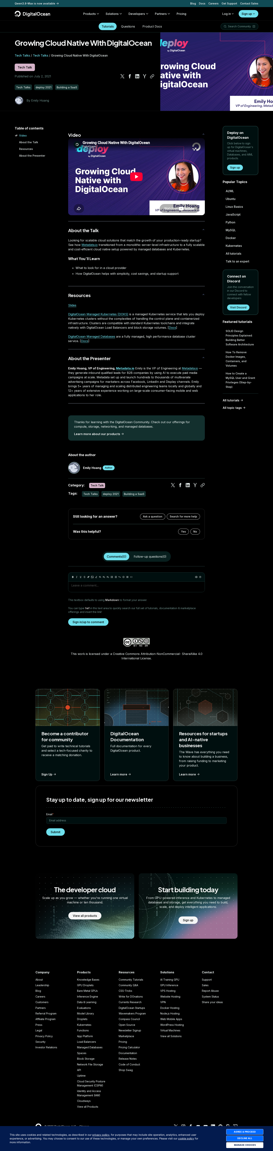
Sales (205, 985)
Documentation (128, 1053)
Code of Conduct (129, 1064)
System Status (210, 996)
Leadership (42, 985)
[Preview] (196, 577)
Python (230, 222)
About (39, 979)
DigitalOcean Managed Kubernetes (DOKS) (98, 314)
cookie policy (186, 1138)
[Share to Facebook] (130, 76)
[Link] (88, 577)
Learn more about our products (97, 434)
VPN (163, 1002)
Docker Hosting (169, 1007)
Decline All (244, 1138)
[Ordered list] (115, 577)
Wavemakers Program (132, 1013)
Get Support (229, 3)
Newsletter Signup (130, 1030)
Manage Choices (245, 1145)
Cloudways (84, 1100)
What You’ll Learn (84, 258)
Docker (231, 238)
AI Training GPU (169, 979)
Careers (213, 3)
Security (40, 1041)
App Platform (85, 1036)
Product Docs (152, 26)
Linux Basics (234, 207)
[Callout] (123, 577)
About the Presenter (32, 155)
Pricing (123, 1041)
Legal (38, 1030)
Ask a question (152, 516)
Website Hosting (170, 996)
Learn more (118, 774)
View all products (85, 916)
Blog (193, 3)
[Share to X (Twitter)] (122, 76)
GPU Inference (169, 985)
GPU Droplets (85, 985)
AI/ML (230, 191)
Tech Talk (25, 67)
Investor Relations (46, 1047)
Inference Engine (87, 996)
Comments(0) (116, 556)
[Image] (92, 577)
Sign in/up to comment (88, 622)
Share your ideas (212, 1002)
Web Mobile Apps (171, 1019)
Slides (72, 305)
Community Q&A (128, 985)
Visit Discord (238, 307)
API (79, 1070)
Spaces (81, 1053)
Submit (55, 832)
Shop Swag (126, 1070)
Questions (128, 26)
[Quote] (119, 577)
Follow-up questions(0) (150, 556)
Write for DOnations (131, 996)
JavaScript (233, 214)
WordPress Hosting (172, 1024)
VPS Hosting (168, 990)
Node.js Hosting (170, 1013)
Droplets (82, 1019)
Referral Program (45, 1013)
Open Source (127, 1024)
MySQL (231, 230)
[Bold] (72, 577)
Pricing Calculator (129, 1047)
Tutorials (108, 26)
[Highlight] (96, 577)
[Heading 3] (107, 577)
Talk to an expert (237, 261)
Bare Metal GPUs (87, 990)
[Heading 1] (100, 577)
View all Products (87, 1106)
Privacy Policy (44, 1036)
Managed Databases (90, 1047)
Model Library (85, 1013)
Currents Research (130, 1002)
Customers (41, 1002)
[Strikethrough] (84, 577)
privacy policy (100, 1134)
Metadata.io (90, 245)
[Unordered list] (111, 577)
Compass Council (129, 1019)
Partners (40, 1007)
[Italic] (76, 577)
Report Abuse (210, 990)
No (195, 531)
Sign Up (46, 774)
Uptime (81, 1075)
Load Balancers (86, 1041)
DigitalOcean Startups (132, 1007)
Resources (26, 148)
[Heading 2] (104, 577)
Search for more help (183, 516)
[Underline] (80, 577)
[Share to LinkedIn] (137, 76)
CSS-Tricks (125, 990)
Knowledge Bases (88, 979)
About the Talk (28, 142)
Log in (226, 14)
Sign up (247, 14)
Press (38, 1024)
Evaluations (84, 1007)
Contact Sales (249, 3)
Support (207, 979)
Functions (83, 1030)
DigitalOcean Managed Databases (91, 336)
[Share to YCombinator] (144, 76)
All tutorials (233, 253)
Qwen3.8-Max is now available (35, 3)
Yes (183, 531)
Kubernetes (234, 246)
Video (23, 135)
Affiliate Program (45, 1019)
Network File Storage (90, 1064)
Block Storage (86, 1058)
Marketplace (126, 1036)
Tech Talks (22, 55)
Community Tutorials (131, 979)
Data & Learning (86, 1002)
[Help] (200, 577)
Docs (202, 3)
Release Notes (128, 1058)
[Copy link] (152, 76)
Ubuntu (230, 199)
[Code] (131, 577)
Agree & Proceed (245, 1131)
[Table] (127, 577)
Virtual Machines (170, 1030)
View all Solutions (171, 1036)
